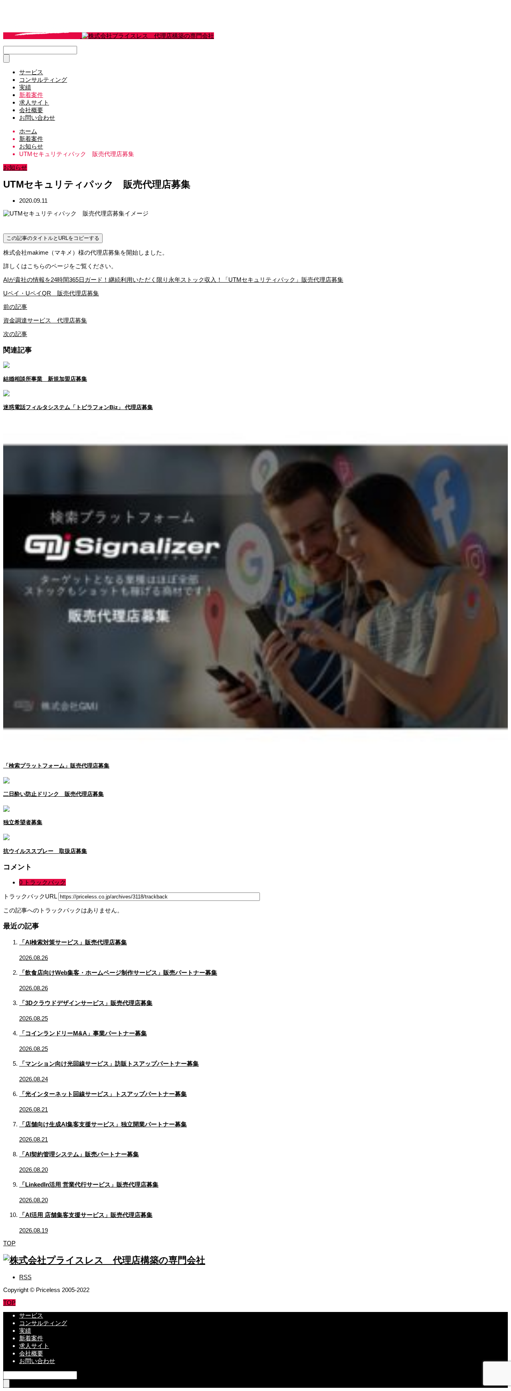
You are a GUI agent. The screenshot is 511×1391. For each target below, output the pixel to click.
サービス (31, 72)
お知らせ (15, 167)
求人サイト (34, 102)
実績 (25, 87)
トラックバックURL (30, 896)
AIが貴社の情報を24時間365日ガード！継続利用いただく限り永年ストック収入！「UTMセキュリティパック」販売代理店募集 (173, 279)
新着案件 (31, 94)
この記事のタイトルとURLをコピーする (52, 238)
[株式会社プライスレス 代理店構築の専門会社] (108, 35)
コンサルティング (43, 79)
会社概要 (31, 110)
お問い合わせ (37, 117)
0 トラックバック (42, 882)
